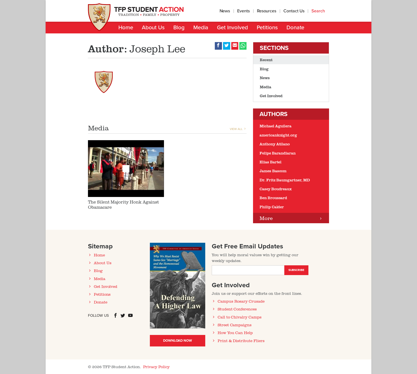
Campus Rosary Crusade (241, 301)
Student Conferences (237, 309)
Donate (295, 27)
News (225, 11)
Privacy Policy (156, 366)
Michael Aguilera (275, 125)
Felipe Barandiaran (278, 153)
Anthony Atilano (275, 143)
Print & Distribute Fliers (241, 340)
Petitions (267, 27)
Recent (266, 59)
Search (318, 11)
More (266, 217)
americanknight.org (278, 135)
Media (200, 27)
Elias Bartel (270, 161)
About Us (153, 27)
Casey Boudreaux (276, 188)
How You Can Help (235, 332)
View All (236, 129)
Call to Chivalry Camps (239, 317)
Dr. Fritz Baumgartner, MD (285, 179)
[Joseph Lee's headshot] (103, 80)
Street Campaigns (235, 324)
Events (243, 11)
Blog (179, 27)
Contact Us (293, 11)
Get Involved (232, 27)
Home (125, 27)
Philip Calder (272, 206)
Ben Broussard (273, 197)
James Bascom (273, 170)
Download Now (177, 340)
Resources (266, 11)
